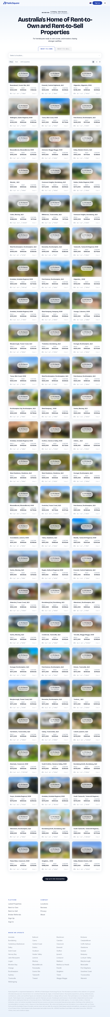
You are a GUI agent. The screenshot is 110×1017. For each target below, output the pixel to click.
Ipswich (59, 954)
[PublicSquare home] (11, 3)
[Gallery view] (93, 61)
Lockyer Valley (86, 958)
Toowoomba (85, 975)
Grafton (59, 951)
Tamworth (35, 975)
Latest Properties (14, 904)
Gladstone (84, 947)
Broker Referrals (14, 915)
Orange (11, 968)
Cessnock (60, 944)
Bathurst (35, 937)
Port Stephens (86, 968)
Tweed (34, 978)
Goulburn (35, 951)
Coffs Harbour (86, 944)
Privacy (43, 911)
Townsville (12, 978)
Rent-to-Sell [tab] (63, 49)
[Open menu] (105, 3)
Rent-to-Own (13, 907)
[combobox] (55, 55)
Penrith (59, 968)
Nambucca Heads (63, 965)
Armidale (11, 937)
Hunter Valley (37, 954)
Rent (16, 62)
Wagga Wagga (62, 978)
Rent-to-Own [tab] (47, 49)
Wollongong (12, 982)
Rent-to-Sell (13, 911)
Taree (59, 975)
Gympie (83, 951)
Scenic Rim (36, 971)
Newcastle (84, 965)
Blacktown (60, 937)
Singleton (60, 971)
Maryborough (85, 961)
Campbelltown (86, 940)
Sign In (11, 922)
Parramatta (36, 968)
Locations (44, 904)
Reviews (43, 907)
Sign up (97, 3)
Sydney (11, 975)
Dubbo (34, 947)
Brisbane (84, 937)
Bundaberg (12, 940)
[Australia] (90, 3)
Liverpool (60, 958)
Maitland (60, 961)
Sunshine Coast (86, 971)
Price (11, 62)
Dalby (10, 947)
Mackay (35, 961)
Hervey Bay (12, 954)
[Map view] (99, 61)
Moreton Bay (12, 965)
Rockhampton (13, 971)
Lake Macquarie (14, 958)
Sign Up (11, 918)
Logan (10, 961)
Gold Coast (12, 951)
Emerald (59, 947)
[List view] (96, 61)
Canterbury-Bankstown (16, 944)
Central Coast (37, 944)
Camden (60, 940)
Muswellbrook (37, 965)
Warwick (84, 978)
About (42, 915)
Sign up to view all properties (55, 879)
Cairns (34, 940)
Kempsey (84, 954)
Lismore (35, 958)
